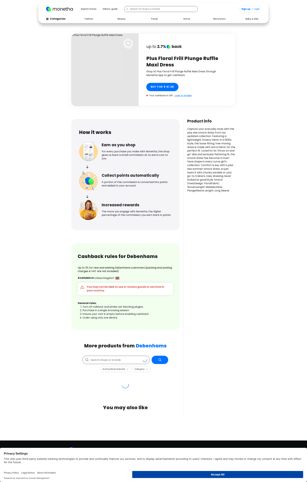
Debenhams (151, 345)
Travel (154, 18)
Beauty (122, 18)
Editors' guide (110, 9)
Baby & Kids (252, 18)
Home (186, 18)
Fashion (89, 18)
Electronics (219, 18)
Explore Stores (88, 9)
